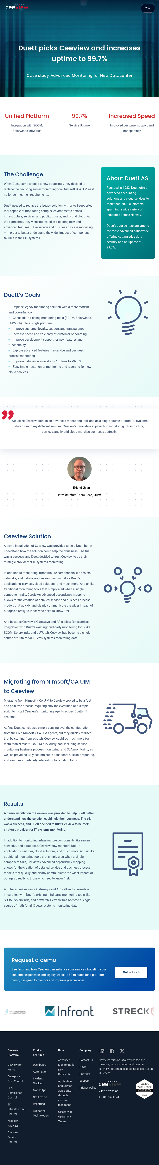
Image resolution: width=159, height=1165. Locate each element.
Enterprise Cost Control (15, 1079)
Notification (40, 1097)
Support (84, 1080)
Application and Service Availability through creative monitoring (65, 1093)
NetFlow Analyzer (13, 1123)
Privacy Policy (88, 1087)
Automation (40, 1071)
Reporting (39, 1103)
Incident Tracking (38, 1081)
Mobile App (39, 1090)
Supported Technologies (41, 1113)
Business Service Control (13, 1137)
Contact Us (86, 1060)
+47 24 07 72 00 (108, 1091)
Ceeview (17, 6)
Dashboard (39, 1064)
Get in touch (131, 972)
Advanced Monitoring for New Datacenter (66, 1067)
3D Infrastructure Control (16, 1109)
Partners (85, 1073)
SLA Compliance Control (15, 1092)
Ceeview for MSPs (15, 1067)
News (83, 1066)
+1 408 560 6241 (109, 1097)
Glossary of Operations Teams (65, 1116)
